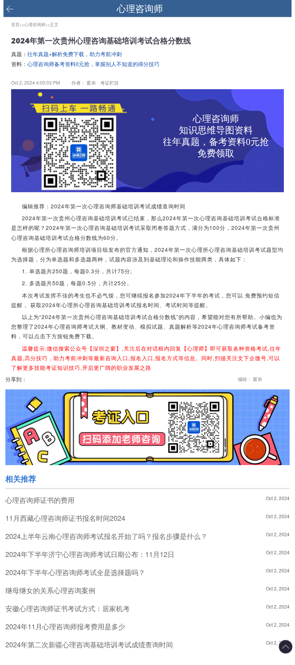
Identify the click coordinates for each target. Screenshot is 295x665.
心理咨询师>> (37, 24)
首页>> (17, 24)
